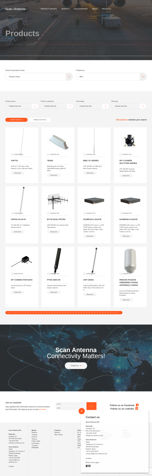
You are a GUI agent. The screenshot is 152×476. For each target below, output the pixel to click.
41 (108, 312)
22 (57, 312)
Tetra (79, 443)
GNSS (79, 434)
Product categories (47, 101)
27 (70, 312)
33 (86, 312)
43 (113, 312)
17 (44, 312)
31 (81, 312)
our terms (42, 409)
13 (33, 312)
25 (65, 312)
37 (97, 312)
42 (110, 312)
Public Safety (36, 441)
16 (41, 312)
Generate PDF (18, 154)
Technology (80, 101)
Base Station (58, 434)
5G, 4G (79, 432)
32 (84, 312)
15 (38, 312)
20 (52, 312)
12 (30, 312)
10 (25, 312)
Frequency (80, 70)
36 (94, 312)
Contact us (75, 365)
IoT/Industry (35, 443)
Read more (17, 173)
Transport (35, 445)
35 (92, 312)
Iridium (79, 439)
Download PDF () (39, 120)
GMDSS (80, 445)
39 (102, 312)
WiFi (78, 437)
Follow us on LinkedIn (122, 409)
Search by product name (15, 70)
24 (62, 312)
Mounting (114, 101)
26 (68, 312)
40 (105, 312)
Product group (10, 101)
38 (100, 312)
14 (36, 312)
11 (28, 312)
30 (78, 312)
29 (76, 312)
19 (49, 312)
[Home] (15, 9)
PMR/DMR (35, 447)
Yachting (34, 434)
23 (60, 312)
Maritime (34, 432)
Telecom (34, 439)
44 (116, 312)
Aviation (34, 437)
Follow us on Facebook (122, 405)
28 (73, 312)
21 (54, 312)
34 (89, 312)
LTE (78, 447)
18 (46, 312)
